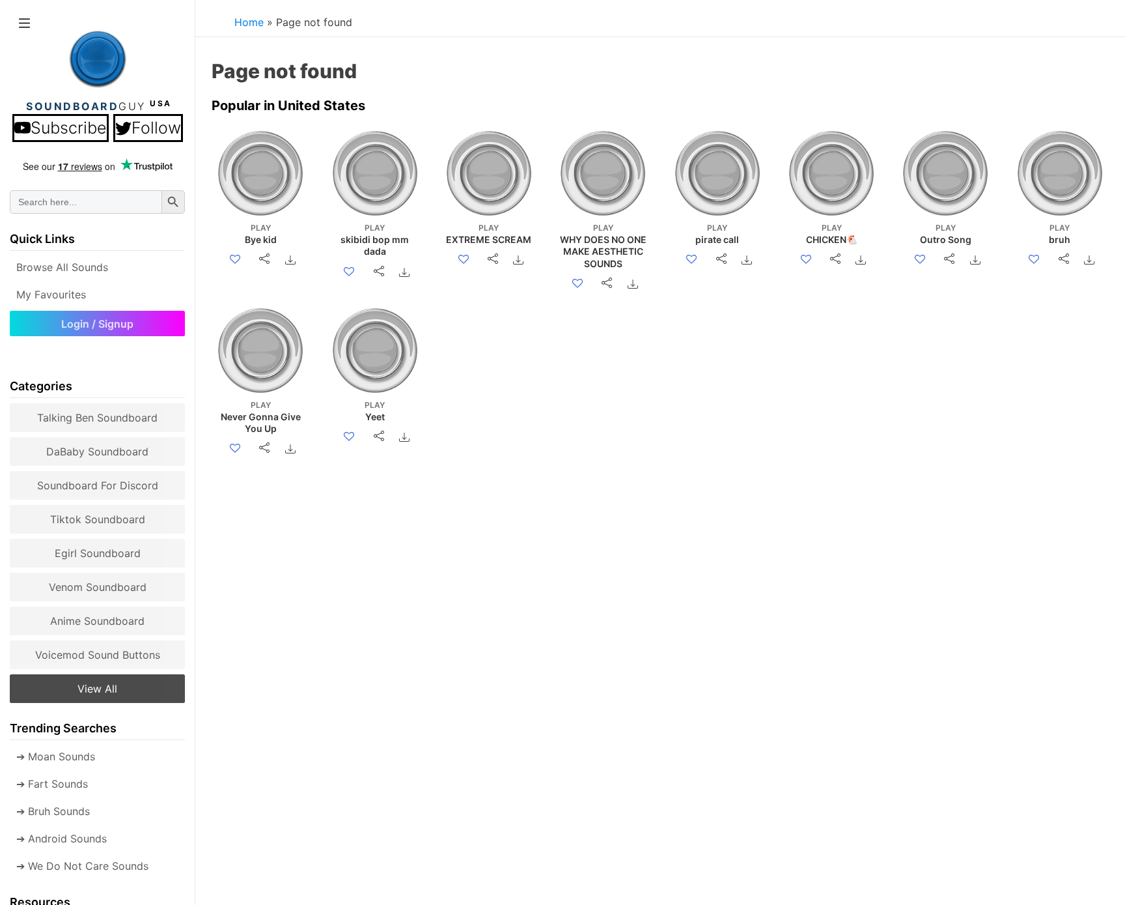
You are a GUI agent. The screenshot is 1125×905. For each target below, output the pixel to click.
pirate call (717, 234)
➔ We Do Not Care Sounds (82, 865)
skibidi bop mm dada (374, 240)
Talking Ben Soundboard (97, 417)
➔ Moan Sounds (55, 756)
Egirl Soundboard (98, 553)
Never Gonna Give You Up (261, 417)
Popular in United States (288, 105)
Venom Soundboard (97, 587)
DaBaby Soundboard (97, 451)
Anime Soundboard (97, 620)
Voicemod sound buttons (97, 654)
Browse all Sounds (62, 267)
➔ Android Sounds (61, 838)
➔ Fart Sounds (52, 783)
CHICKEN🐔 (831, 234)
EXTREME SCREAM (488, 234)
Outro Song (945, 234)
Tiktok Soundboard (97, 519)
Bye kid (261, 234)
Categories (41, 386)
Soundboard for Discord (97, 485)
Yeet (375, 411)
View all (97, 688)
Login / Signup (97, 323)
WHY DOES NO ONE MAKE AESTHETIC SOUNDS (603, 246)
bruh (1059, 234)
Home (249, 22)
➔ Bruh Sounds (53, 811)
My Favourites (51, 294)
